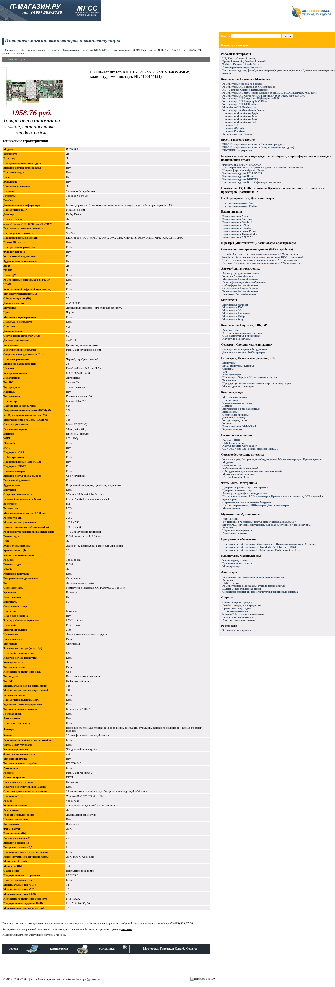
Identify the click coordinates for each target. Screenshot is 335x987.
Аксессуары (229, 572)
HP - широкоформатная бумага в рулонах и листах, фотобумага (262, 167)
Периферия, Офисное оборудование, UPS (248, 358)
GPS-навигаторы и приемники (241, 335)
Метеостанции (231, 508)
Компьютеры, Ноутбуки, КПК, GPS (85, 49)
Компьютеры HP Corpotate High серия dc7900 (251, 98)
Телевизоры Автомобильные (240, 291)
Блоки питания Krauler (236, 228)
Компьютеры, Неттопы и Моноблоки (246, 79)
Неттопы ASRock (233, 127)
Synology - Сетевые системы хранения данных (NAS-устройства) (262, 256)
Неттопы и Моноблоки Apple (240, 113)
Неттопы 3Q (230, 125)
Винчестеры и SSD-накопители (241, 408)
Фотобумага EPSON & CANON (241, 164)
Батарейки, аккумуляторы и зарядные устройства (253, 576)
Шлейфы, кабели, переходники (241, 588)
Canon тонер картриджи (237, 602)
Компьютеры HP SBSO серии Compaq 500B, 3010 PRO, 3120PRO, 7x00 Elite (269, 92)
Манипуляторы (232, 566)
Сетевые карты (232, 465)
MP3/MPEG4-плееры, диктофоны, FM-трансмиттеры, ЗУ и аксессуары (266, 524)
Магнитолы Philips (233, 316)
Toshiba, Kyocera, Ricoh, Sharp (241, 64)
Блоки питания (231, 211)
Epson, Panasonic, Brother (238, 139)
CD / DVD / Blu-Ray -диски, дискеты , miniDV (250, 448)
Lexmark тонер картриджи (238, 616)
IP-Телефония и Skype (236, 476)
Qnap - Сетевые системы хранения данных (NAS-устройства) (260, 259)
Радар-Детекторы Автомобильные (244, 282)
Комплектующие (232, 392)
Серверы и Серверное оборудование (244, 349)
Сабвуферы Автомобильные (240, 285)
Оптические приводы (235, 414)
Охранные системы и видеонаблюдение (246, 502)
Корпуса (227, 423)
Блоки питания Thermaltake (239, 234)
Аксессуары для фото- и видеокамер (245, 493)
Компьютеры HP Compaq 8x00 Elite (244, 101)
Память (227, 405)
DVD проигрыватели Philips (239, 205)
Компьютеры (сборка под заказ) (242, 83)
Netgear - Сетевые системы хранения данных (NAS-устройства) (262, 262)
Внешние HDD (231, 439)
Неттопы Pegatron (233, 130)
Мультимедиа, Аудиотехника (240, 514)
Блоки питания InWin (235, 225)
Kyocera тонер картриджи (238, 619)
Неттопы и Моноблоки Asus (239, 119)
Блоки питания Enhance (237, 219)
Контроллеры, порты (235, 420)
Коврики (227, 579)
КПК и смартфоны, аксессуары (242, 332)
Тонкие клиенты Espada (237, 133)
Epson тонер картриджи (236, 608)
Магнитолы (229, 300)
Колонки (227, 527)
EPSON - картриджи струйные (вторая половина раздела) (258, 147)
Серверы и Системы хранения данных (246, 344)
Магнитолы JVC (232, 307)
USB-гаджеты (230, 582)
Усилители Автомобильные (239, 293)
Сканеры (228, 368)
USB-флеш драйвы (234, 442)
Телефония (229, 380)
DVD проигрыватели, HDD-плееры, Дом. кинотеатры (255, 505)
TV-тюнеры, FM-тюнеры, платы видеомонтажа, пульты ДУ (259, 521)
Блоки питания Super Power (239, 231)
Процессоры (230, 399)
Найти (287, 35)
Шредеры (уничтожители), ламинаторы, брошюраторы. (257, 383)
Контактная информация (129, 27)
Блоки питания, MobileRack (239, 426)
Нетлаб (52, 49)
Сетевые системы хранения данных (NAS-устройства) (257, 249)
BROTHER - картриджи (237, 150)
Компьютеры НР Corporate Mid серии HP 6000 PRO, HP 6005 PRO (264, 95)
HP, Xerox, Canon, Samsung (239, 58)
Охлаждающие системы (237, 402)
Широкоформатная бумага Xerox (243, 170)
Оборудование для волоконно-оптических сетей (252, 471)
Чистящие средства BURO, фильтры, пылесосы (252, 182)
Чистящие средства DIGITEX (240, 179)
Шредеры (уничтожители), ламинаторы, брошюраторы (258, 243)
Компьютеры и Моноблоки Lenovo (243, 110)
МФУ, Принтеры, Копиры (238, 365)
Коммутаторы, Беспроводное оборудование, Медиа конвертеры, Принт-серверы (272, 459)
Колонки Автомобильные (238, 276)
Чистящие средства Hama (238, 176)
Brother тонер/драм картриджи (241, 605)
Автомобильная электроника (240, 268)
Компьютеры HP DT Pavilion (240, 104)
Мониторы (229, 362)
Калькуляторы (231, 374)
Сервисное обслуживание (53, 27)
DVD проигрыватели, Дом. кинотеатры (247, 198)
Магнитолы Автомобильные (240, 279)
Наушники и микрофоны (237, 530)
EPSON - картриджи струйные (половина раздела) (253, 144)
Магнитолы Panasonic (236, 313)
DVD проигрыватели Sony (238, 202)
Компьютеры (121, 49)
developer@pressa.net (88, 979)
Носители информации (236, 435)
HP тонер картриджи (235, 611)
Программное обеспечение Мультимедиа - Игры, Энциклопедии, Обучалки (269, 543)
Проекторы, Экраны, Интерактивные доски (249, 377)
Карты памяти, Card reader (239, 445)
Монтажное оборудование (238, 474)
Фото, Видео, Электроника (239, 483)
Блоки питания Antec (235, 216)
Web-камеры (230, 518)
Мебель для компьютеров (238, 386)
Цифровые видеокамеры (238, 490)
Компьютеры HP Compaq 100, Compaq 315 (249, 86)
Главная (10, 49)
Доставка (100, 27)
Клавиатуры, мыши (234, 560)
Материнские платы (234, 396)
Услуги (81, 27)
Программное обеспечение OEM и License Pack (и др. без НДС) (261, 549)
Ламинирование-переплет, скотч (242, 67)
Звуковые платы (232, 429)
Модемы (227, 462)
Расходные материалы (236, 54)
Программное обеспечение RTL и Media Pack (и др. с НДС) (259, 546)
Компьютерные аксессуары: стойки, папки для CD (253, 585)
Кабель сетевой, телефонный (240, 468)
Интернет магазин (18, 27)
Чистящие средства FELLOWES (242, 173)
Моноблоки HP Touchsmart (239, 107)
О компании (160, 27)
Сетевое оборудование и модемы (242, 454)
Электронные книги (234, 533)
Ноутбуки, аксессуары (236, 338)
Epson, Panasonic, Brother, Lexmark (244, 61)
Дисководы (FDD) (233, 417)
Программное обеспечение (238, 539)
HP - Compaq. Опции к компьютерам (245, 89)
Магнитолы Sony (233, 319)
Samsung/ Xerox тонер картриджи (243, 613)
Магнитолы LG (232, 310)
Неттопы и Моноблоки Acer (239, 116)
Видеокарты (230, 411)
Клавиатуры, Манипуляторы (241, 555)
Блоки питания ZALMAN (237, 237)
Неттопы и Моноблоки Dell (239, 122)
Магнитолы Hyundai (235, 304)
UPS (225, 371)
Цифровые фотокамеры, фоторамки (245, 487)
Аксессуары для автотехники (240, 273)
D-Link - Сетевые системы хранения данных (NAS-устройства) (261, 253)
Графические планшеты (237, 563)
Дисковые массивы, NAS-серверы (243, 352)
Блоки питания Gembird (237, 222)
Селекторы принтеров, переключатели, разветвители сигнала (260, 591)
